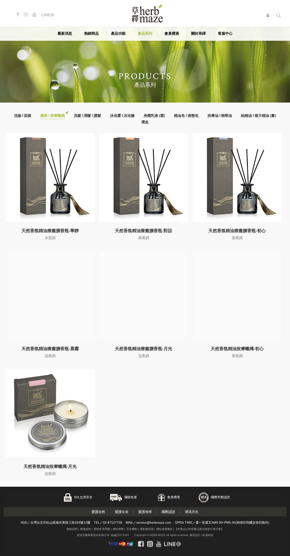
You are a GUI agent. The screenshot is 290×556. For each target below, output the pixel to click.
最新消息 (65, 33)
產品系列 (145, 33)
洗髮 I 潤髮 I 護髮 (87, 116)
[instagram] (26, 14)
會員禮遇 (171, 33)
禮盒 (145, 122)
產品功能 (118, 33)
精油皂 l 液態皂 (186, 116)
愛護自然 (98, 512)
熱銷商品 (91, 33)
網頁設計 (195, 535)
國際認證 (168, 512)
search (278, 15)
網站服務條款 (164, 529)
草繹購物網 (147, 13)
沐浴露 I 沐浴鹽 (122, 116)
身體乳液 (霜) (154, 116)
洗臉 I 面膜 (22, 116)
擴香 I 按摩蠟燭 (52, 116)
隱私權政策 (147, 529)
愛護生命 (121, 512)
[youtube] (35, 14)
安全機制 (131, 529)
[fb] (18, 14)
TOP (274, 548)
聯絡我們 (72, 529)
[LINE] (48, 14)
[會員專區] (269, 15)
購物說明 (85, 529)
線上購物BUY (274, 524)
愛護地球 (145, 512)
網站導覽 (118, 529)
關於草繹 (198, 33)
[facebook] (141, 544)
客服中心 (225, 33)
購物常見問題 (102, 529)
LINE (274, 536)
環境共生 (191, 512)
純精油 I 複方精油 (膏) (258, 116)
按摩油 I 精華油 (220, 116)
